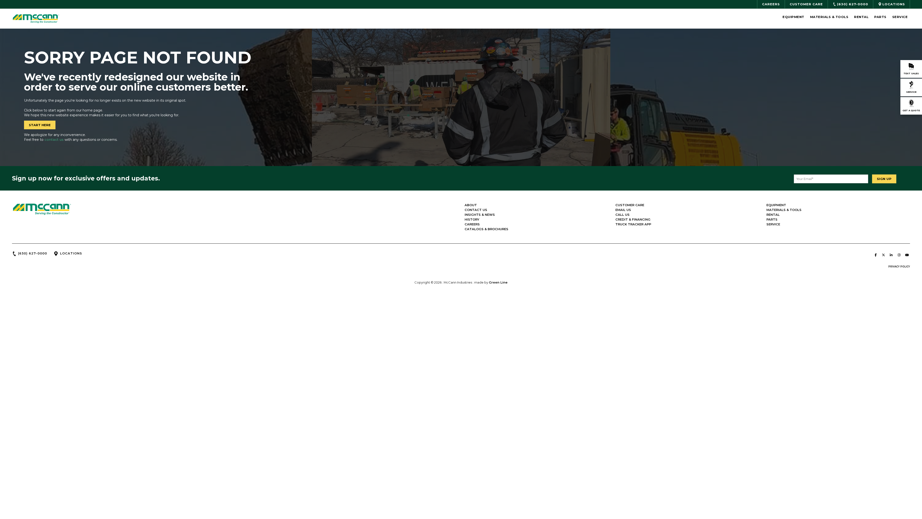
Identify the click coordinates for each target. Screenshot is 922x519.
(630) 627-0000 (32, 253)
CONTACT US (476, 210)
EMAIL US (623, 210)
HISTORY (472, 219)
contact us (54, 139)
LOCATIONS (71, 253)
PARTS (771, 219)
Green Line (498, 282)
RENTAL (773, 214)
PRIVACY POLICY (899, 266)
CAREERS (472, 224)
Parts (880, 17)
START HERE (40, 125)
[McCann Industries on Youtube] (907, 255)
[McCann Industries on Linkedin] (891, 255)
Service (900, 17)
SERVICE (773, 224)
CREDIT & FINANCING (632, 219)
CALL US (622, 214)
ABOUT (471, 205)
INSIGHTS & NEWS (480, 214)
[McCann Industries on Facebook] (876, 255)
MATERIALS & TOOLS (783, 210)
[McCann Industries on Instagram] (899, 255)
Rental (861, 17)
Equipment (793, 17)
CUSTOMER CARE (629, 205)
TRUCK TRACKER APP (633, 224)
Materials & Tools (829, 17)
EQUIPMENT (776, 205)
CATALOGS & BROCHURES (486, 229)
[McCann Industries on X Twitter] (883, 255)
